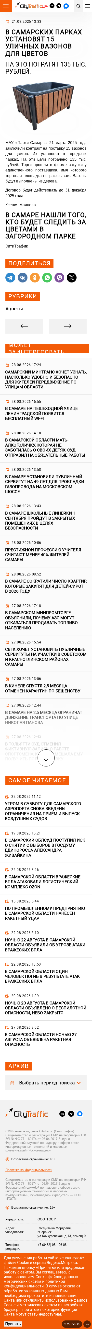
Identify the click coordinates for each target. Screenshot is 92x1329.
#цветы (14, 309)
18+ (45, 6)
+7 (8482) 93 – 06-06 (52, 1245)
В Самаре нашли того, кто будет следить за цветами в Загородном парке (45, 225)
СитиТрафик (16, 246)
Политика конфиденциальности (28, 1170)
